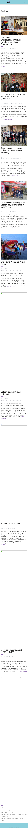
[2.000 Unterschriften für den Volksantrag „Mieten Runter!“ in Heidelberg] (14, 135)
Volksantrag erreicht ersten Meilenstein (11, 393)
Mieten (11, 656)
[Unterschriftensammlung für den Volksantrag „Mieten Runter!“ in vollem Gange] (14, 190)
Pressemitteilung (17, 158)
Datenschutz (16, 827)
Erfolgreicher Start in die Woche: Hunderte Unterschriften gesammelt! (13, 96)
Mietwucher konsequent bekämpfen (9, 810)
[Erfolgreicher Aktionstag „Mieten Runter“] (14, 247)
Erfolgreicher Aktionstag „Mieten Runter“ (13, 263)
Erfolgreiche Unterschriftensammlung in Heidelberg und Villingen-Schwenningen (11, 41)
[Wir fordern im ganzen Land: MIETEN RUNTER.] (14, 599)
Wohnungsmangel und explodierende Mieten (10, 807)
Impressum (11, 827)
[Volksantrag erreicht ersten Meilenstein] (14, 341)
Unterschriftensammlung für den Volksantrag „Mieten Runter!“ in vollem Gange (13, 205)
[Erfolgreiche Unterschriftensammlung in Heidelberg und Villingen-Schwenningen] (14, 25)
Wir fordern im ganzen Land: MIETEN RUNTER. (11, 651)
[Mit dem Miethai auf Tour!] (14, 472)
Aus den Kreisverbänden (17, 103)
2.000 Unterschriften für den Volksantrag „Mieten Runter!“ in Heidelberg (12, 150)
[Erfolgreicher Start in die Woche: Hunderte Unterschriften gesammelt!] (14, 82)
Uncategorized (15, 48)
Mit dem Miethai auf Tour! (10, 524)
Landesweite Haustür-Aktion (7, 812)
